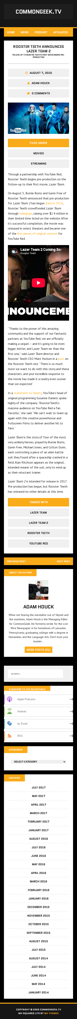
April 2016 (38, 873)
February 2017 (38, 822)
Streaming (38, 164)
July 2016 (39, 847)
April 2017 (38, 805)
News (25, 32)
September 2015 (38, 933)
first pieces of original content (37, 233)
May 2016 (38, 864)
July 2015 (39, 950)
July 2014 (38, 967)
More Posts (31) (38, 650)
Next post (63, 561)
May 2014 (38, 984)
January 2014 (38, 992)
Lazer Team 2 (38, 523)
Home (11, 32)
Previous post (16, 561)
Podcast (41, 32)
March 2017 (38, 813)
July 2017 (39, 787)
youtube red (38, 543)
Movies (38, 153)
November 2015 (38, 916)
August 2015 (38, 941)
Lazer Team (38, 513)
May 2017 (38, 796)
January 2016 (38, 899)
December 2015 (38, 907)
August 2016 (38, 839)
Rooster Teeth (38, 533)
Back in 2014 (54, 203)
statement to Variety (28, 393)
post (61, 359)
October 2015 (38, 924)
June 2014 (38, 975)
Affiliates (60, 32)
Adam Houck (41, 83)
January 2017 (38, 830)
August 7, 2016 (41, 73)
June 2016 (38, 856)
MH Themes (51, 1013)
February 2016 (38, 890)
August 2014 (38, 958)
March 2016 (38, 881)
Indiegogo (25, 213)
